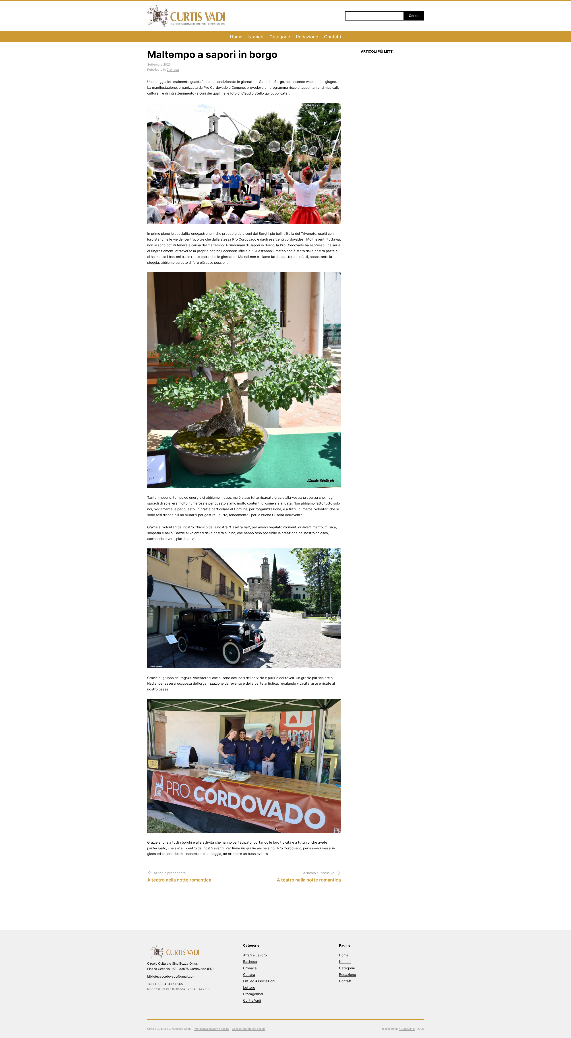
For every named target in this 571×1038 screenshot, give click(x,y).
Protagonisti (253, 994)
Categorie (279, 36)
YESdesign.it (407, 1028)
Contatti (332, 36)
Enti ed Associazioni (259, 981)
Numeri (255, 36)
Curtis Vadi (252, 1000)
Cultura (249, 974)
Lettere (249, 987)
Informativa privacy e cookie (211, 1028)
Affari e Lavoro (255, 955)
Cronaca (173, 69)
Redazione (307, 36)
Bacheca (250, 962)
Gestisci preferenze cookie (248, 1028)
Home (236, 36)
